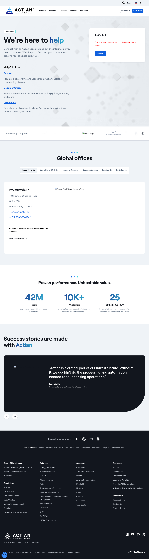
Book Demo (137, 11)
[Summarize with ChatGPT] (83, 439)
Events (79, 476)
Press (78, 492)
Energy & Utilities (47, 467)
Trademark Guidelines (56, 552)
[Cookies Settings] (4, 555)
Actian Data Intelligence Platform (18, 467)
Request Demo (119, 500)
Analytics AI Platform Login (124, 484)
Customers (63, 10)
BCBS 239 (44, 508)
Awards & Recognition (85, 480)
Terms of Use (8, 552)
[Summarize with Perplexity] (91, 439)
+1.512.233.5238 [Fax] (20, 217)
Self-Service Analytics (49, 492)
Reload (100, 53)
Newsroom (81, 488)
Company (73, 10)
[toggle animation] (142, 133)
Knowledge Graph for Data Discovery (108, 448)
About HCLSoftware (85, 471)
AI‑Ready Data (46, 503)
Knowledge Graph (11, 495)
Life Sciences (45, 476)
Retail (42, 484)
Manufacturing (46, 480)
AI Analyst (8, 476)
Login (129, 3)
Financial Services (47, 471)
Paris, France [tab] (121, 170)
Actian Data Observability (50, 448)
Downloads (10, 102)
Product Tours (119, 508)
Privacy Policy (40, 552)
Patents (70, 552)
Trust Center (81, 505)
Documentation (12, 87)
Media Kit (80, 484)
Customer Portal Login (122, 480)
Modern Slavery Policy (24, 552)
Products (42, 10)
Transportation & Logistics (51, 488)
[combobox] (137, 2)
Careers (79, 496)
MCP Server (9, 491)
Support (8, 73)
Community (118, 471)
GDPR (42, 512)
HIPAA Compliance (48, 520)
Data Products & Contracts (15, 512)
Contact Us (125, 11)
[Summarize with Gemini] (76, 439)
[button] (6, 416)
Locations (80, 501)
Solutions (52, 10)
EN (140, 3)
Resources (84, 10)
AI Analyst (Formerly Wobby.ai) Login (128, 488)
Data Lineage (9, 508)
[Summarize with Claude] (98, 439)
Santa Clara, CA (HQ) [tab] (49, 170)
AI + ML (7, 487)
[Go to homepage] (20, 10)
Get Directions (16, 238)
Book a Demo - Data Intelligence (76, 448)
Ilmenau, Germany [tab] (90, 170)
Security (78, 552)
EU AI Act (44, 516)
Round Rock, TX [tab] (28, 170)
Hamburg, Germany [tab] (70, 170)
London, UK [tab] (107, 170)
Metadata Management (14, 504)
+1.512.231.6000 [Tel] (19, 211)
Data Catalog (9, 500)
